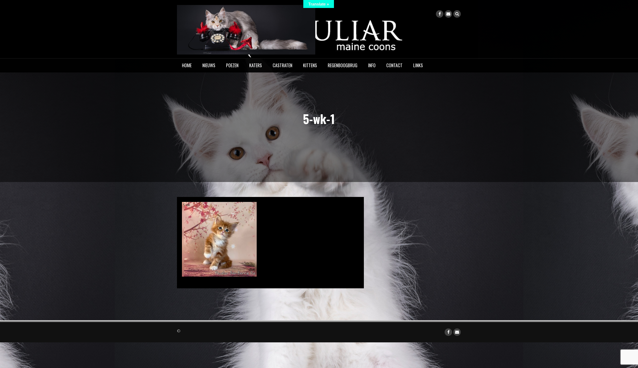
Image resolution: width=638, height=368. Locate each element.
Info (372, 65)
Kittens (310, 65)
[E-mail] (448, 14)
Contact (394, 65)
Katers (255, 65)
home (187, 65)
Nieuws (208, 65)
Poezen (232, 65)
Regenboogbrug (342, 65)
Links (418, 65)
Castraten (282, 65)
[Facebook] (439, 14)
